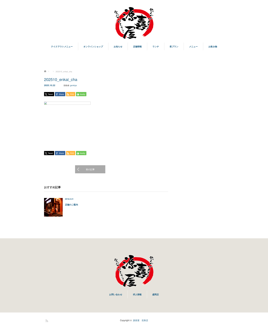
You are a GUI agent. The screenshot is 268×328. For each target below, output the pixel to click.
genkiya (73, 85)
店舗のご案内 (71, 204)
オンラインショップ (93, 46)
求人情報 (137, 294)
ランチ (155, 46)
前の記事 (90, 169)
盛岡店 (155, 294)
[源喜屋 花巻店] (134, 23)
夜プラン (174, 46)
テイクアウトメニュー (62, 46)
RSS (46, 320)
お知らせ (118, 46)
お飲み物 (212, 46)
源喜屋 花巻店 (140, 320)
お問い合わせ (115, 294)
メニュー (193, 46)
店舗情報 (137, 46)
